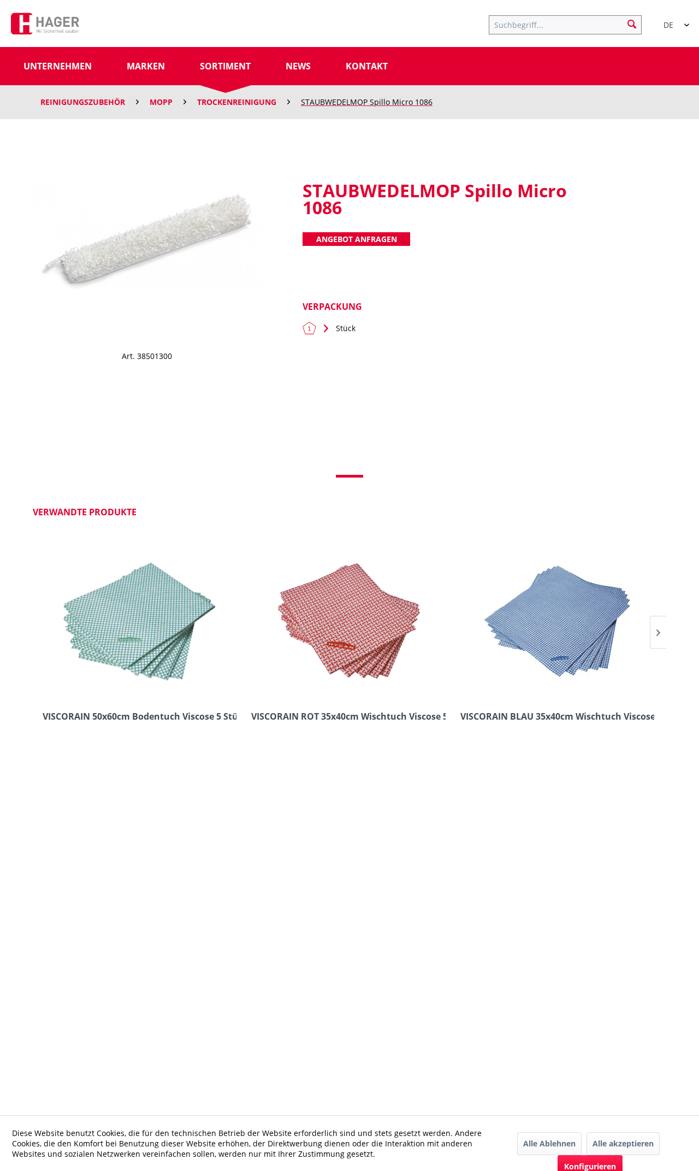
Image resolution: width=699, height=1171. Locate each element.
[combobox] (672, 20)
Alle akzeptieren (623, 1143)
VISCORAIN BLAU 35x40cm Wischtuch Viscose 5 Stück (557, 716)
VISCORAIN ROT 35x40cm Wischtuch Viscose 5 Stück (348, 716)
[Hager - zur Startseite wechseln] (45, 26)
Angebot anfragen (356, 239)
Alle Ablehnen (549, 1143)
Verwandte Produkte (85, 512)
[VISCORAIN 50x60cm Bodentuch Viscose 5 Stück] (139, 620)
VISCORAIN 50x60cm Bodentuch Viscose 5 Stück (139, 716)
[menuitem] (571, 23)
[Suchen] (632, 23)
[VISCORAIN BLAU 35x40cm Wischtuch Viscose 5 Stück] (557, 620)
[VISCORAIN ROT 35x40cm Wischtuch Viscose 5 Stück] (348, 620)
